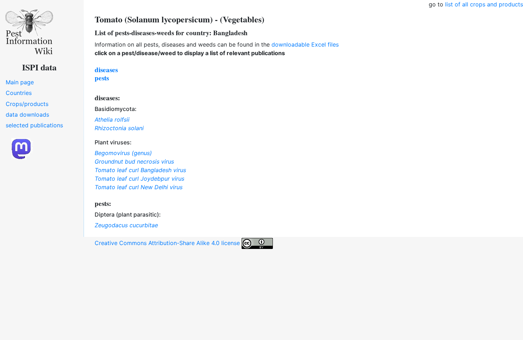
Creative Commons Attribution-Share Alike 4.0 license (168, 242)
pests (102, 78)
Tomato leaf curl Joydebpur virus (139, 178)
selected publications (34, 125)
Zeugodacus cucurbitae (126, 225)
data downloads (27, 114)
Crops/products (27, 103)
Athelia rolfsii (112, 119)
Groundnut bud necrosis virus (134, 161)
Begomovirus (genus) (123, 152)
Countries (19, 92)
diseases (106, 70)
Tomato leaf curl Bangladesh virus (140, 170)
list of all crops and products (484, 4)
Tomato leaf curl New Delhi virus (139, 187)
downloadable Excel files (305, 44)
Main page (20, 82)
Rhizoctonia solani (119, 128)
